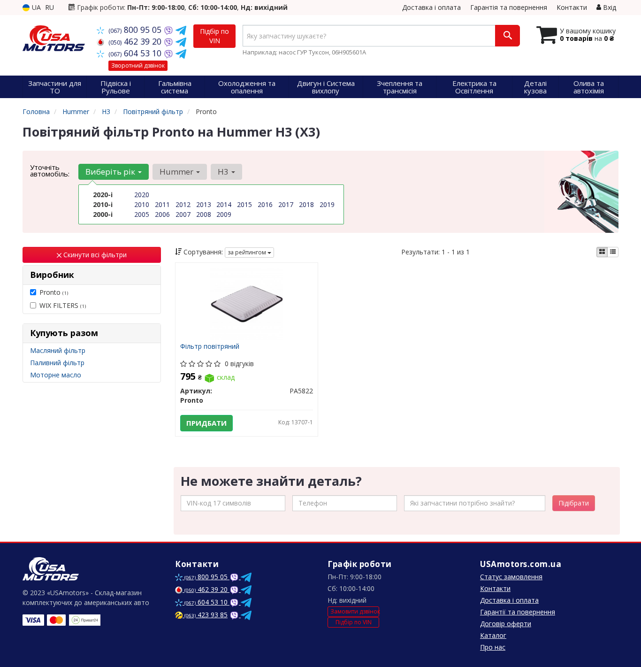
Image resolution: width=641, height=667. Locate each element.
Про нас (492, 647)
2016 (265, 204)
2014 (223, 204)
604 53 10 (136, 53)
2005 (141, 214)
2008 (203, 214)
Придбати (206, 423)
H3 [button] (224, 171)
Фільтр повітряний (209, 347)
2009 (223, 214)
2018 (306, 204)
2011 (162, 204)
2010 (141, 204)
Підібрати (573, 502)
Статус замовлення (511, 576)
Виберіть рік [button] (111, 171)
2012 (183, 204)
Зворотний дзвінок (138, 65)
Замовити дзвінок (354, 611)
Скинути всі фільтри (94, 254)
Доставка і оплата (431, 7)
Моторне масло (55, 374)
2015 (244, 204)
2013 (203, 204)
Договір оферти (505, 623)
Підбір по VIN (214, 36)
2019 (327, 204)
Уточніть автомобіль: (49, 170)
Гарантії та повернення (517, 611)
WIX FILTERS (62, 305)
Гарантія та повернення (508, 7)
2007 (183, 214)
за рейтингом (247, 252)
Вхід (608, 7)
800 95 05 (136, 29)
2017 (285, 204)
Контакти (572, 7)
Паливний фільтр (57, 362)
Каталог (493, 635)
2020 (141, 194)
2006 (162, 214)
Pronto (53, 292)
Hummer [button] (177, 171)
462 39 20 (136, 41)
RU (49, 7)
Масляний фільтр (57, 350)
